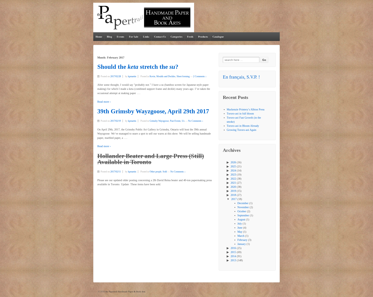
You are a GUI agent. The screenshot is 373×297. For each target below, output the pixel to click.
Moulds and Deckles (165, 76)
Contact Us (160, 36)
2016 (233, 248)
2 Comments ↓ (200, 76)
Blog (109, 36)
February (242, 239)
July (239, 223)
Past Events (175, 121)
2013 (233, 260)
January (241, 244)
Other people (155, 171)
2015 (233, 252)
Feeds (190, 36)
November (243, 207)
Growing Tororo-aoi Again (241, 129)
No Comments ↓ (195, 121)
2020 (233, 186)
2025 (233, 166)
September (243, 215)
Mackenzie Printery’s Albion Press (245, 109)
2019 (233, 191)
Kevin (152, 76)
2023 (233, 174)
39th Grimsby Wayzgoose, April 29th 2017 (153, 111)
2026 (233, 162)
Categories (176, 36)
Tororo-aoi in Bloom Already (243, 125)
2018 (233, 195)
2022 (233, 178)
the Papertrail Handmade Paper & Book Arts (125, 291)
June (239, 227)
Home (99, 36)
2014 (233, 256)
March (240, 235)
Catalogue (218, 36)
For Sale (133, 36)
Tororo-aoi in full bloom (240, 113)
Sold (165, 171)
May (239, 231)
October (241, 211)
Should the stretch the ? (137, 66)
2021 (233, 182)
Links (146, 36)
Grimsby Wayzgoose (159, 121)
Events (120, 36)
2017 (234, 199)
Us (183, 121)
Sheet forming (183, 76)
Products (203, 36)
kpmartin (132, 76)
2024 (233, 170)
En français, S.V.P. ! (241, 76)
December (242, 203)
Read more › (104, 101)
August (241, 219)
